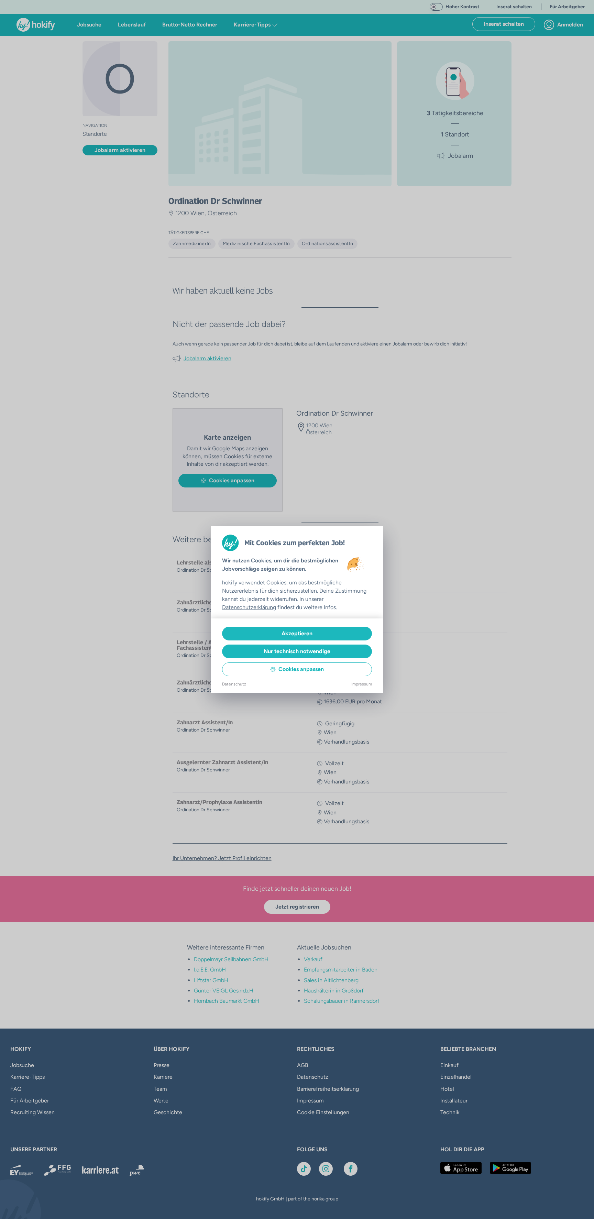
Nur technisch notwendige (297, 651)
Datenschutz (234, 684)
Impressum (361, 684)
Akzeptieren (297, 633)
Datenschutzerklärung (249, 607)
